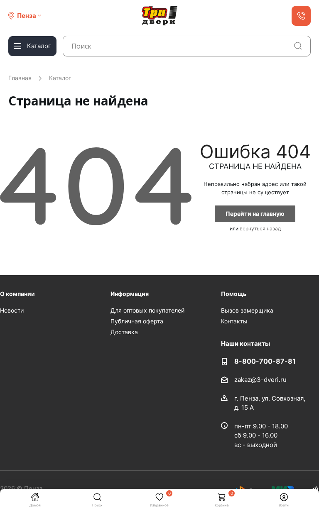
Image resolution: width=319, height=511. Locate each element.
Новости (12, 310)
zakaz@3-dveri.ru (260, 380)
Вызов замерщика (247, 310)
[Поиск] (298, 46)
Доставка (124, 331)
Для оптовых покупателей (147, 310)
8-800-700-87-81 (265, 361)
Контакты (234, 321)
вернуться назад (260, 228)
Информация (129, 293)
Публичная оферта (136, 321)
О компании (17, 293)
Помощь (233, 293)
